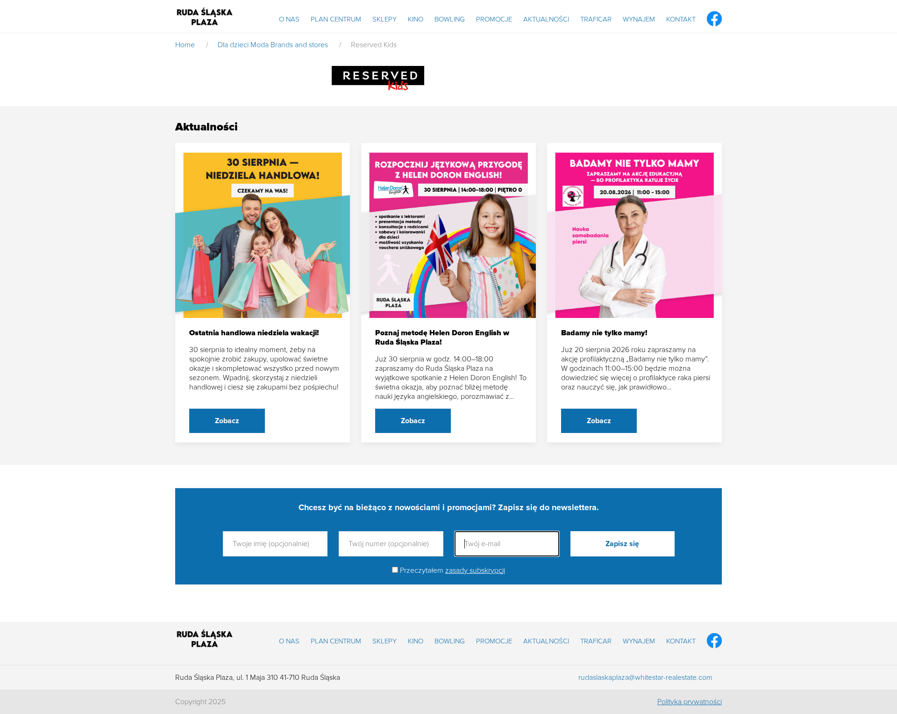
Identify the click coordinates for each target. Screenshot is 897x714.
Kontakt (681, 19)
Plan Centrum (336, 19)
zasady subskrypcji (475, 570)
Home (185, 45)
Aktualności (546, 19)
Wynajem (639, 19)
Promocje (494, 19)
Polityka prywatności (689, 702)
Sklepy (384, 19)
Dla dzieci (233, 45)
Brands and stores (299, 45)
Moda (259, 45)
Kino (415, 19)
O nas (289, 19)
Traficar (596, 19)
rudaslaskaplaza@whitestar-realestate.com (645, 677)
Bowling (449, 19)
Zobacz (227, 421)
